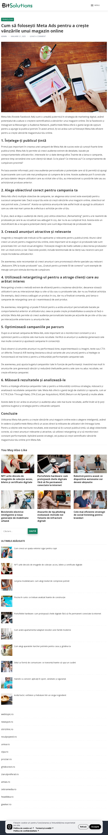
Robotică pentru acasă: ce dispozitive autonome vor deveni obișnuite (88, 479)
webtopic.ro (7, 714)
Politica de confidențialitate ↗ (26, 831)
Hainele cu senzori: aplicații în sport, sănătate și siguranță (40, 679)
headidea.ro (7, 796)
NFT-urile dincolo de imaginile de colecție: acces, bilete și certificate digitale (17, 479)
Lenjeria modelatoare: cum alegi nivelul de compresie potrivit (41, 581)
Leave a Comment (38, 36)
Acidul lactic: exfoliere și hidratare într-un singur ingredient (40, 695)
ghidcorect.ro (8, 766)
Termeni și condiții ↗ (45, 828)
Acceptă (95, 826)
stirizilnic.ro (7, 729)
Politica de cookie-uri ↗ (24, 828)
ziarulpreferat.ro (10, 774)
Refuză (83, 826)
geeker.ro (6, 804)
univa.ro (5, 744)
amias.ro (5, 781)
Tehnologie (7, 19)
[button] (95, 5)
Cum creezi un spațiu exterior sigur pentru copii (35, 548)
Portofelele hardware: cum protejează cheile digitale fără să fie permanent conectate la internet (52, 480)
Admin (4, 36)
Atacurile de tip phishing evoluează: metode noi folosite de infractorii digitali (51, 516)
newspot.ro (7, 721)
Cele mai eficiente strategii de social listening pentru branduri (89, 514)
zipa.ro (4, 751)
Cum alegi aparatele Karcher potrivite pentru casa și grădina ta (42, 646)
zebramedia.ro (8, 789)
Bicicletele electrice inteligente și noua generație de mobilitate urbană (15, 516)
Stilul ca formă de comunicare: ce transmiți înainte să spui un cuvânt (45, 662)
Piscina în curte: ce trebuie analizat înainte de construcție (39, 597)
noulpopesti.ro (9, 736)
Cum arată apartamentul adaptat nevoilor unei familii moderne (42, 630)
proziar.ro (6, 759)
